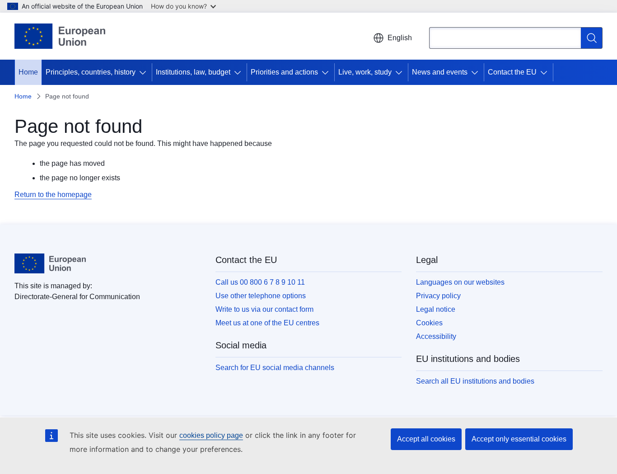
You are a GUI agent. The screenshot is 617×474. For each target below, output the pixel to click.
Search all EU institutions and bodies (475, 381)
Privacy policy (438, 296)
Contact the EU (512, 72)
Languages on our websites (460, 282)
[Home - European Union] (59, 36)
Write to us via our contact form (264, 309)
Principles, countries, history (91, 72)
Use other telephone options (260, 296)
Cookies (429, 323)
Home (28, 72)
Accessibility (436, 336)
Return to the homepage (53, 194)
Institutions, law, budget (193, 72)
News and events (439, 72)
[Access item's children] (144, 72)
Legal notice (435, 309)
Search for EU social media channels (274, 367)
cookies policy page (211, 435)
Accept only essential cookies (519, 439)
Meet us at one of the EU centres (267, 323)
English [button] (400, 38)
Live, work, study (365, 72)
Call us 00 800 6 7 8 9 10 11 (260, 282)
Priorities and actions (284, 72)
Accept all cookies (426, 439)
